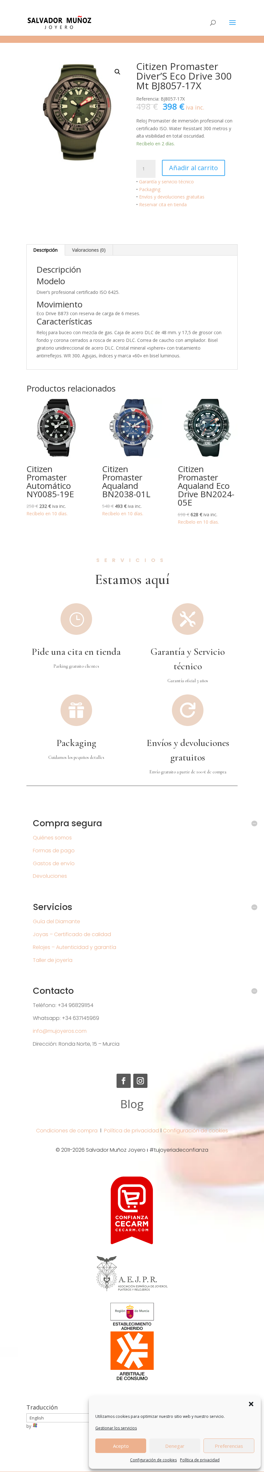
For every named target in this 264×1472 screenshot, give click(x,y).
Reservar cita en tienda (163, 204)
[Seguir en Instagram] (140, 1081)
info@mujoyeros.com (60, 1031)
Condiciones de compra (67, 1130)
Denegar (174, 1446)
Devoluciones (50, 876)
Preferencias (229, 1446)
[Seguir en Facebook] (124, 1081)
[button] (251, 1404)
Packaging (149, 189)
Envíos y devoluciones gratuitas (171, 197)
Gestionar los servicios (116, 1428)
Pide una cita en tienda (76, 652)
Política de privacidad (200, 1460)
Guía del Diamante (56, 921)
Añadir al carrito (193, 167)
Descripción (45, 250)
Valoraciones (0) (89, 250)
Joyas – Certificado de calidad (72, 934)
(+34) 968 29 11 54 (47, 5)
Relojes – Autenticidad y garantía (74, 947)
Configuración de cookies (153, 1460)
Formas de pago (54, 850)
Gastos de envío (54, 863)
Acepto (121, 1446)
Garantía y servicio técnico (166, 182)
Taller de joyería (52, 960)
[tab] (45, 250)
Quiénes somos (52, 837)
